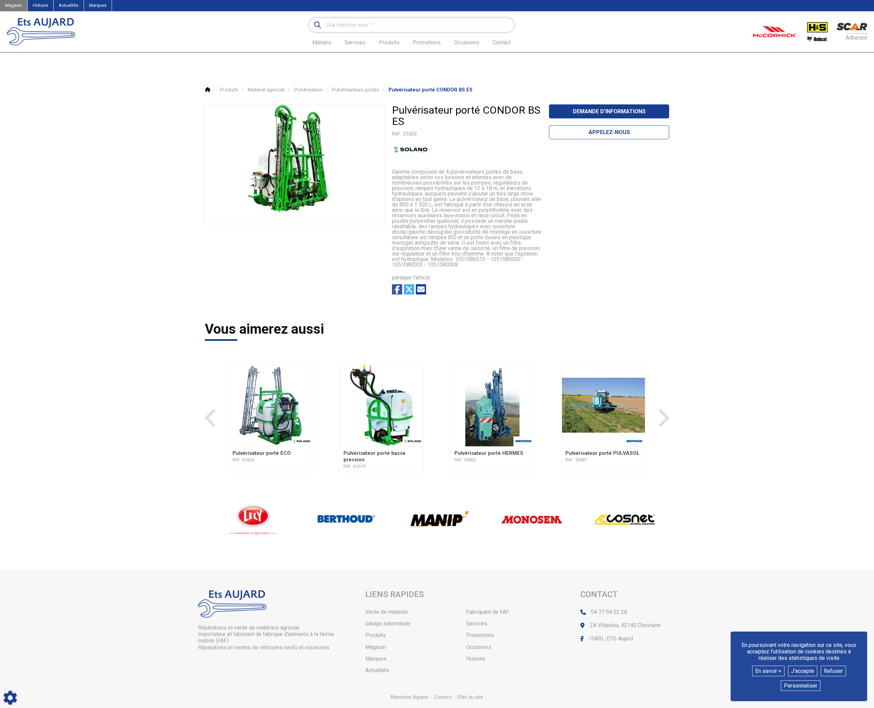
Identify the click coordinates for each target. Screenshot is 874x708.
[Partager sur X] (409, 289)
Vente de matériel (386, 612)
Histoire (40, 5)
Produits (389, 42)
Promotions (427, 42)
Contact (502, 42)
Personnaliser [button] (800, 685)
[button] (431, 90)
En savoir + (768, 671)
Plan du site (470, 697)
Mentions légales (409, 697)
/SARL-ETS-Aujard (611, 638)
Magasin (13, 5)
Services (476, 623)
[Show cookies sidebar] (10, 698)
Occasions (466, 42)
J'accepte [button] (802, 671)
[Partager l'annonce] (421, 289)
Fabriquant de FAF (487, 612)
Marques (98, 5)
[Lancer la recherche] (317, 25)
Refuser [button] (833, 671)
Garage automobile (387, 623)
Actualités (69, 5)
